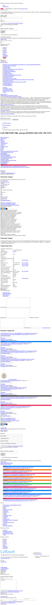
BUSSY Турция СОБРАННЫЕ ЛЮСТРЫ (12, 505)
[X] (6, 209)
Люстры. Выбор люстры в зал (7, 104)
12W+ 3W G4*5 (4, 198)
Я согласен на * (12, 590)
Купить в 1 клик (12, 202)
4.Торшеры (5, 516)
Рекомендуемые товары (8, 90)
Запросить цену (11, 602)
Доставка (5, 52)
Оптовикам (5, 55)
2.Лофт (4, 513)
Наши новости (4, 94)
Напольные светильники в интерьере (13, 96)
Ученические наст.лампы (8, 522)
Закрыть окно (3, 39)
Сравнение (10, 339)
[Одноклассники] (3, 209)
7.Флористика (6, 518)
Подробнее (3, 338)
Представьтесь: (27, 327)
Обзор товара (3, 152)
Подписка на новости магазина (7, 113)
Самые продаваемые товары (7, 463)
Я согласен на (12, 23)
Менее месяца (6, 294)
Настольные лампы (7, 515)
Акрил (4, 507)
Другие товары (25, 260)
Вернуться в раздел (5, 151)
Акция (4, 57)
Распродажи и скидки (7, 89)
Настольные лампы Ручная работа (10, 520)
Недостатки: (3, 317)
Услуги (4, 51)
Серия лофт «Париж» (5, 110)
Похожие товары (4, 160)
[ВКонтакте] (1, 209)
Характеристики (4, 156)
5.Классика (5, 510)
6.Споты (5, 517)
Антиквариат (6, 512)
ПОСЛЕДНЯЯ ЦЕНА (8, 525)
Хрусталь (5, 523)
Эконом (4, 524)
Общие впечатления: (34, 317)
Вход (4, 5)
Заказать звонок (24, 8)
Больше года (5, 296)
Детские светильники (7, 509)
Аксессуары (3, 158)
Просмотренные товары (6, 464)
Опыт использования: (5, 290)
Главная (4, 47)
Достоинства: (3, 307)
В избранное (3, 340)
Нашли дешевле (11, 204)
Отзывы (5, 49)
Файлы (2, 162)
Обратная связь (4, 567)
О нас (4, 53)
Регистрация (5, 6)
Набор (2, 153)
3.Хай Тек (5, 521)
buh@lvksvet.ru (39, 554)
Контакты (5, 56)
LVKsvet (2, 186)
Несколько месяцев (7, 293)
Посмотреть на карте (5, 558)
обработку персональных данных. (15, 23)
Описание (3, 155)
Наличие (2, 161)
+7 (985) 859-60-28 (4, 568)
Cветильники (6, 506)
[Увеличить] (14, 166)
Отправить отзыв (46, 327)
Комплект (3, 154)
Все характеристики (5, 181)
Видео (2, 163)
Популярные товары (7, 88)
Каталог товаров (4, 62)
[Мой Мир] (5, 209)
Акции (2, 8)
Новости (5, 54)
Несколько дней (6, 292)
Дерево (4, 508)
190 (1, 193)
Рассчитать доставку (14, 205)
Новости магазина (6, 118)
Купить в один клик (14, 591)
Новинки (5, 87)
